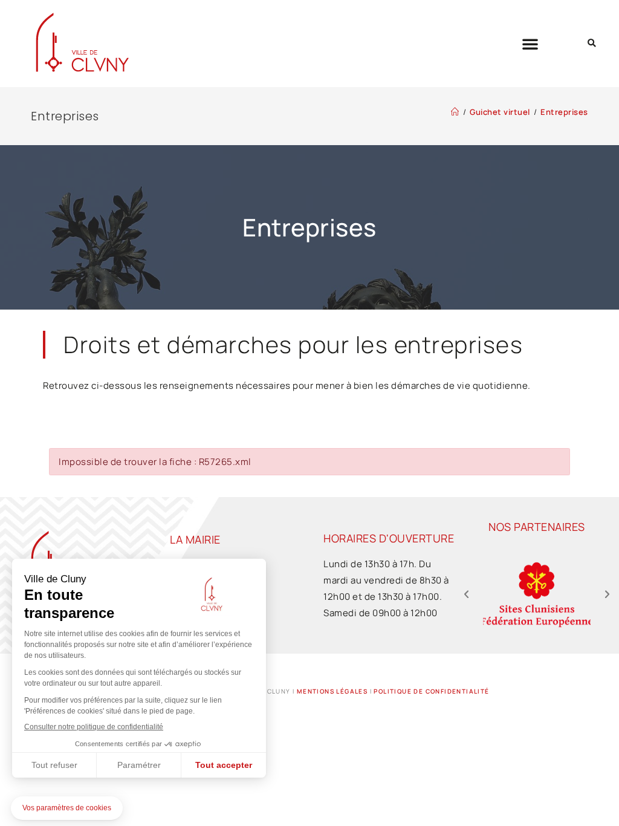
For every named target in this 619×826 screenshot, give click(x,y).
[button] (530, 43)
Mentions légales (332, 691)
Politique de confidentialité (431, 691)
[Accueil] (455, 111)
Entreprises (564, 111)
